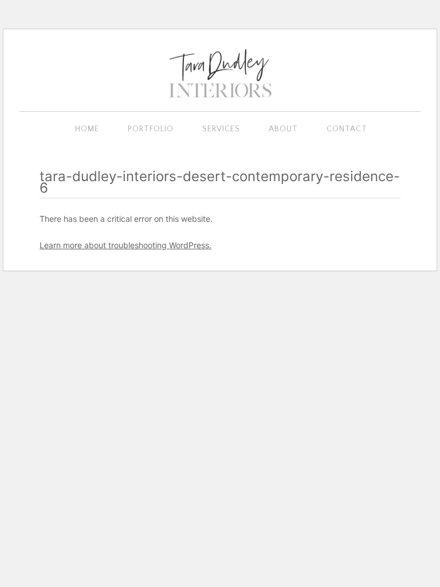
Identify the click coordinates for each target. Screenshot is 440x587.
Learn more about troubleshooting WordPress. (125, 245)
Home (87, 129)
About (283, 129)
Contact (347, 129)
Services (221, 129)
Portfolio (151, 129)
